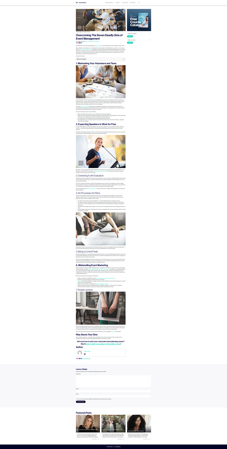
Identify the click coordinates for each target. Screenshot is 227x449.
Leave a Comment (95, 41)
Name (77, 388)
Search (130, 36)
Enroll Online (132, 2)
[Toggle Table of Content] (123, 59)
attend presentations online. (102, 283)
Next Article (85, 358)
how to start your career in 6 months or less (103, 344)
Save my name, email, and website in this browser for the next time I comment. (94, 399)
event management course (86, 49)
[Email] (85, 354)
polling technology (91, 188)
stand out (113, 331)
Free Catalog (125, 2)
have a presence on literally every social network (98, 269)
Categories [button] (109, 2)
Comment (78, 373)
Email (77, 394)
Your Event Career (86, 31)
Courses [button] (118, 2)
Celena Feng (88, 41)
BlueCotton (98, 45)
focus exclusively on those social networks (105, 278)
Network (80, 281)
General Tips (79, 31)
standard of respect (84, 106)
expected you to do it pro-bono (100, 171)
